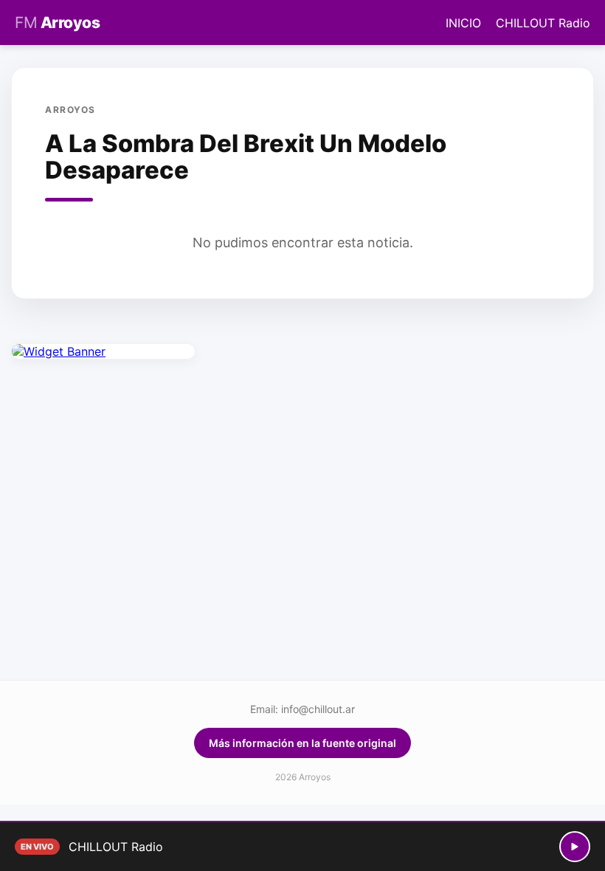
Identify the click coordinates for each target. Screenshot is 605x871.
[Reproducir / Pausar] (574, 846)
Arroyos (57, 22)
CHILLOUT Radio (543, 23)
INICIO (463, 23)
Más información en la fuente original (302, 743)
